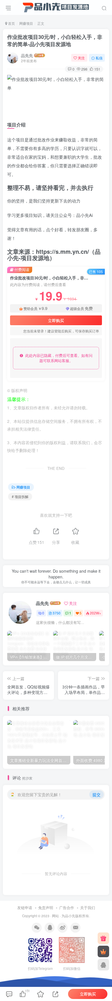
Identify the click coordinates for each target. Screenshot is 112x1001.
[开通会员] (103, 951)
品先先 (27, 55)
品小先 (70, 915)
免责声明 (45, 907)
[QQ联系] (103, 964)
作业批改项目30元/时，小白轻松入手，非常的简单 (54, 40)
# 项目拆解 (20, 496)
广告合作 (66, 907)
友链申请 (24, 907)
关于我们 (87, 907)
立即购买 (56, 320)
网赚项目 (26, 23)
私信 (99, 57)
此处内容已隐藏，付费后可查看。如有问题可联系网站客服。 (57, 358)
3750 (57, 612)
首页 (11, 23)
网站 (55, 915)
